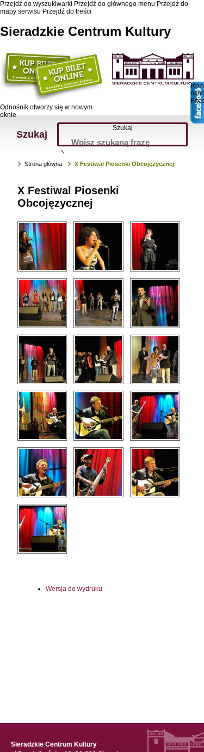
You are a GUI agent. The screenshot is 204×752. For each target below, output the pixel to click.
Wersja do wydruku (74, 589)
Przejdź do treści (66, 11)
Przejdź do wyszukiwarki (36, 4)
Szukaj (123, 128)
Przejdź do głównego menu (114, 4)
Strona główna (43, 164)
